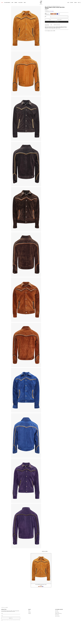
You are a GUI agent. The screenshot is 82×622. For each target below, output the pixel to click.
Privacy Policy (57, 614)
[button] (2, 3)
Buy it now (56, 21)
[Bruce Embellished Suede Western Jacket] (41, 568)
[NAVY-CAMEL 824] (42, 586)
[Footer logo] (4, 607)
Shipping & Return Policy (58, 613)
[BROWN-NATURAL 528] (38, 586)
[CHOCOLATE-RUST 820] (39, 586)
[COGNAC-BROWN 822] (41, 586)
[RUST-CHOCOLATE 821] (40, 586)
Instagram (29, 613)
